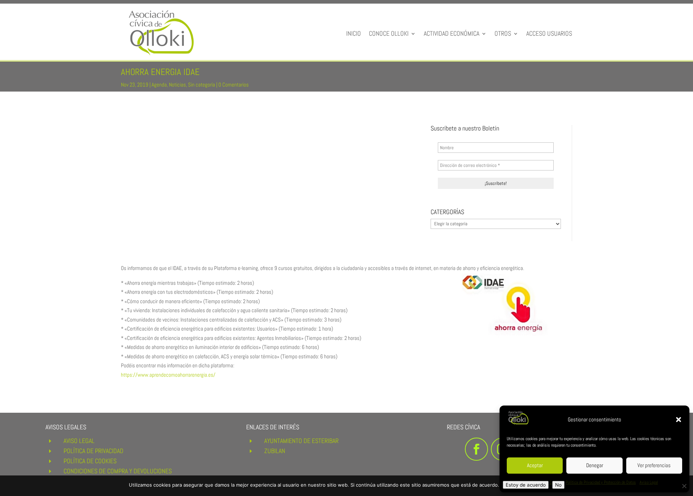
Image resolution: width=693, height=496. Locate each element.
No (558, 485)
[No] (684, 486)
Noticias (177, 84)
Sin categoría (201, 84)
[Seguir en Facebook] (476, 449)
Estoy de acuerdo (526, 485)
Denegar (594, 465)
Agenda (159, 84)
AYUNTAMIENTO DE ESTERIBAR (301, 441)
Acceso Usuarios (549, 33)
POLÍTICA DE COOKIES (90, 461)
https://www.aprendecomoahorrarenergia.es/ (168, 374)
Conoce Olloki (389, 33)
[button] (678, 419)
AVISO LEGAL (79, 441)
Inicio (353, 33)
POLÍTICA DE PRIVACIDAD (93, 451)
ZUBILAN (274, 451)
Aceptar (535, 465)
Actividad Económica (451, 33)
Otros (502, 33)
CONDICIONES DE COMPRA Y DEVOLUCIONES (118, 471)
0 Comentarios (233, 84)
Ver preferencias (654, 465)
